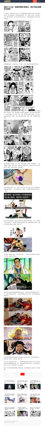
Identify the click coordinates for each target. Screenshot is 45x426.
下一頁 (22, 374)
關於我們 (5, 422)
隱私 (12, 422)
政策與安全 (8, 422)
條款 (10, 422)
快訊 (39, 1)
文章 (35, 1)
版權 (13, 422)
